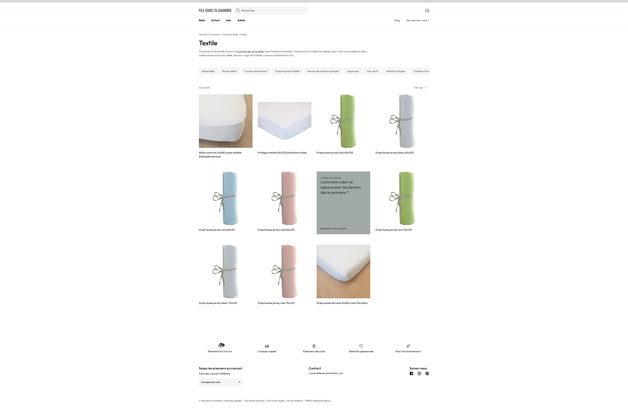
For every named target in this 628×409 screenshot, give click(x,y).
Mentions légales (233, 400)
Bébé (202, 20)
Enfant (215, 20)
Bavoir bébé (229, 71)
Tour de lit (372, 71)
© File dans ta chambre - (212, 400)
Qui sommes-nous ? (417, 20)
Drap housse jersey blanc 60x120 (394, 152)
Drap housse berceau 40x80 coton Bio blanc (342, 303)
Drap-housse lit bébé (287, 71)
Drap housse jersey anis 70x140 (393, 229)
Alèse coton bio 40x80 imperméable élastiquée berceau (220, 154)
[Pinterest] (427, 373)
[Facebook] (411, 373)
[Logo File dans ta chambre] (215, 10)
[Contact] (427, 10)
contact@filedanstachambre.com (326, 373)
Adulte (241, 20)
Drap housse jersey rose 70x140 (276, 303)
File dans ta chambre (209, 34)
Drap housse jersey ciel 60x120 (217, 229)
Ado (228, 20)
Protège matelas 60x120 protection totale (282, 152)
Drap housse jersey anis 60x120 (335, 152)
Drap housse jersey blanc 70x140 (218, 303)
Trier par (418, 87)
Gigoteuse (353, 71)
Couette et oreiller (424, 71)
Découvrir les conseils (333, 228)
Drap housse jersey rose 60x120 (276, 229)
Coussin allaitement (255, 71)
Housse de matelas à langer (323, 71)
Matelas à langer (396, 71)
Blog (397, 20)
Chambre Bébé (230, 34)
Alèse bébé (208, 71)
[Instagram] (419, 373)
